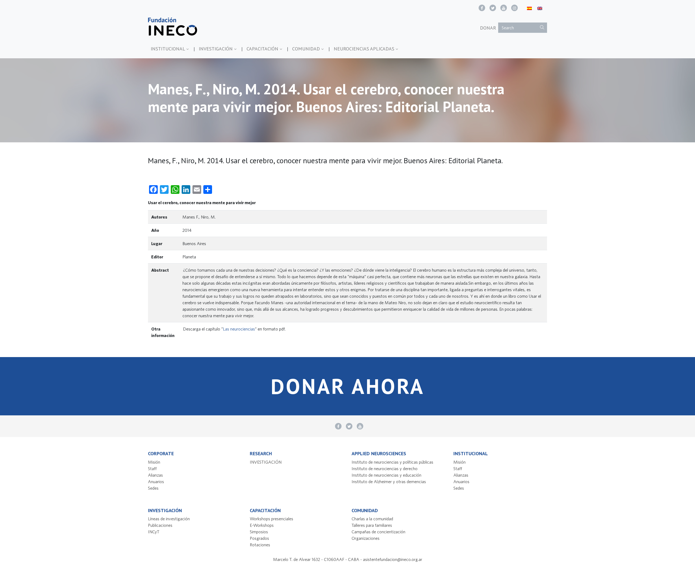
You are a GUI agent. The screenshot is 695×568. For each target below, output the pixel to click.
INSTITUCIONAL (168, 49)
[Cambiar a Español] (529, 8)
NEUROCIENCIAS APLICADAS (365, 49)
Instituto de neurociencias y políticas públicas (392, 462)
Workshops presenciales (271, 518)
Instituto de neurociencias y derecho (385, 468)
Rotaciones (260, 544)
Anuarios (156, 481)
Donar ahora (347, 386)
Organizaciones (366, 538)
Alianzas (155, 475)
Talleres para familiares (372, 525)
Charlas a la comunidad (372, 518)
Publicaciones (160, 525)
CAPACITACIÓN (263, 49)
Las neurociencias (239, 328)
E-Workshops (262, 525)
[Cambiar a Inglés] (540, 8)
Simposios (259, 531)
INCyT (153, 531)
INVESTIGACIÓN (216, 49)
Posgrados (259, 538)
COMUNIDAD (306, 49)
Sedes (153, 488)
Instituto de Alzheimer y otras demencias (389, 481)
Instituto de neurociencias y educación (386, 475)
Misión (154, 462)
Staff (152, 468)
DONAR (488, 28)
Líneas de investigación (169, 518)
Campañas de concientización (378, 531)
